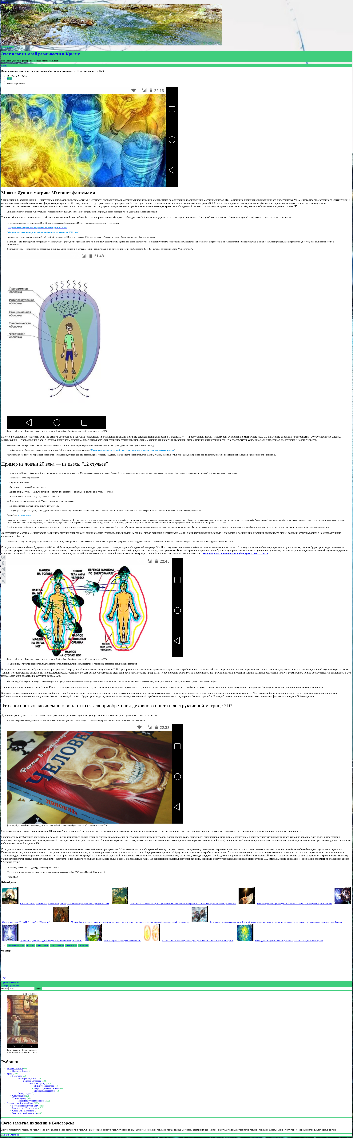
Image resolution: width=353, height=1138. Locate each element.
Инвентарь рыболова (44, 1086)
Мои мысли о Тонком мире (25, 1108)
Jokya (9, 79)
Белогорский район (27, 1078)
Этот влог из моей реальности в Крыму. (41, 53)
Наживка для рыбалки (44, 1091)
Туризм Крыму (19, 1098)
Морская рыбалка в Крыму (47, 1088)
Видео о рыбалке (15, 1068)
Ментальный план (15, 945)
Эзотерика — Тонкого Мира (20, 1103)
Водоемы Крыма (20, 1071)
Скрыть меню (7, 47)
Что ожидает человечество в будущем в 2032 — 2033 (235, 553)
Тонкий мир (71, 945)
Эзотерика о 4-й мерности (24, 1113)
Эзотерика (83, 945)
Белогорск (17, 1076)
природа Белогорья (32, 1081)
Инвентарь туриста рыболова (32, 1101)
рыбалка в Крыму (37, 1083)
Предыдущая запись (11, 982)
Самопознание (57, 945)
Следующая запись (10, 985)
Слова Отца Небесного (23, 1111)
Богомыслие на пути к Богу (25, 1106)
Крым (9, 1073)
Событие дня (18, 1096)
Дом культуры (24, 1093)
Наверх (4, 2)
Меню (4, 65)
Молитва (30, 945)
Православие (42, 945)
